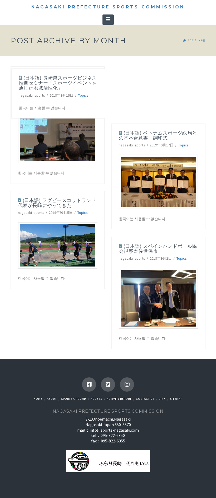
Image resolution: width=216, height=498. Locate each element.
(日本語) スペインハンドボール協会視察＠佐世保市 (158, 248)
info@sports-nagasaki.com (114, 430)
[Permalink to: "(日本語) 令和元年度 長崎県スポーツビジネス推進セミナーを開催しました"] (57, 133)
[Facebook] (89, 384)
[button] (108, 19)
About (52, 399)
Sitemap (176, 399)
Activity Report (119, 399)
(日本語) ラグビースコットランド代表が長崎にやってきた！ (57, 203)
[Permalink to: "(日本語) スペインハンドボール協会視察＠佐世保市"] (158, 298)
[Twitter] (108, 384)
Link (162, 399)
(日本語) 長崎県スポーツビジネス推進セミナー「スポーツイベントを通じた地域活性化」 (58, 83)
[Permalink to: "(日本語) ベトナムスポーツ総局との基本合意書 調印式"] (158, 182)
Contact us (145, 399)
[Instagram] (127, 384)
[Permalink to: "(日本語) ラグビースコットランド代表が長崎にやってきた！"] (57, 245)
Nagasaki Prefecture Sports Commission (108, 7)
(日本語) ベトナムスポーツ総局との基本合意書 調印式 (158, 135)
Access (96, 399)
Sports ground (73, 399)
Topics (83, 95)
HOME (38, 399)
